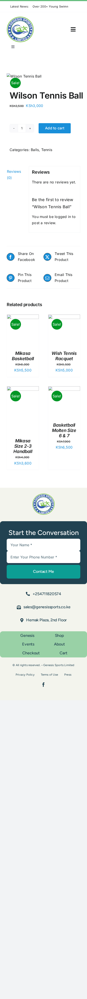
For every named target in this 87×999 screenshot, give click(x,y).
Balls (35, 150)
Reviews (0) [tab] (14, 174)
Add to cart (54, 128)
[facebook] (43, 684)
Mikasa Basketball (23, 356)
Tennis (46, 150)
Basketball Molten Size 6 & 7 (64, 430)
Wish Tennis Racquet (64, 356)
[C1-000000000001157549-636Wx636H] (43, 76)
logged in (63, 216)
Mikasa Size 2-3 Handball (22, 446)
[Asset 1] (20, 18)
